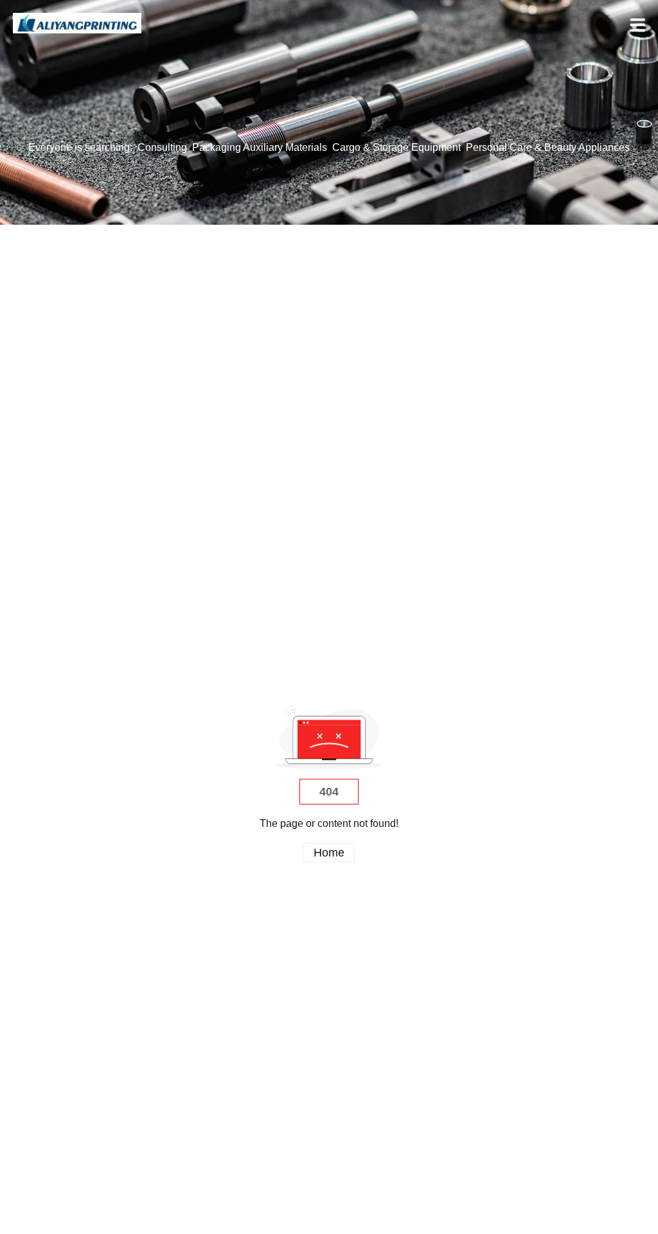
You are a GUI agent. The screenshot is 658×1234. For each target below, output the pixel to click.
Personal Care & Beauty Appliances (548, 147)
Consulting (162, 147)
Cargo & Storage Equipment (396, 147)
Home (329, 852)
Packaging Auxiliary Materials (259, 147)
